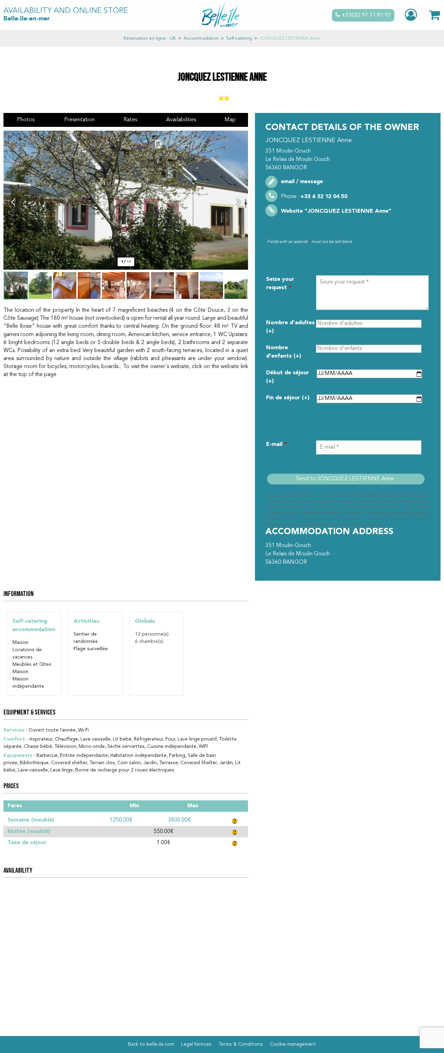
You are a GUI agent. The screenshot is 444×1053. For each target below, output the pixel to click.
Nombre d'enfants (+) (283, 352)
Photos (25, 120)
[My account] (412, 15)
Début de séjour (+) (287, 377)
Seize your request (280, 284)
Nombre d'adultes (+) (290, 327)
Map (230, 120)
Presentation (79, 120)
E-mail (276, 444)
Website (336, 211)
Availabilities (181, 120)
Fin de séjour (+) (287, 398)
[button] (435, 15)
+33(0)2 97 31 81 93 (366, 15)
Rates (130, 120)
